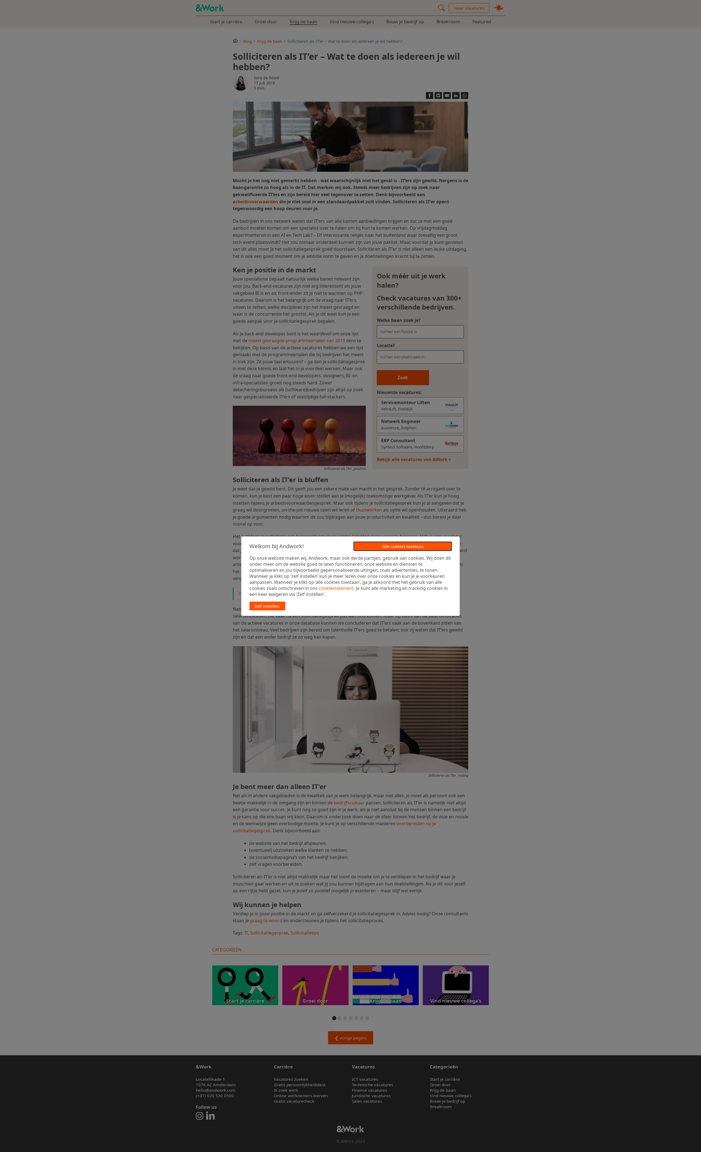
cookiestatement (336, 588)
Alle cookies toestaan (402, 546)
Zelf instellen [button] (266, 606)
